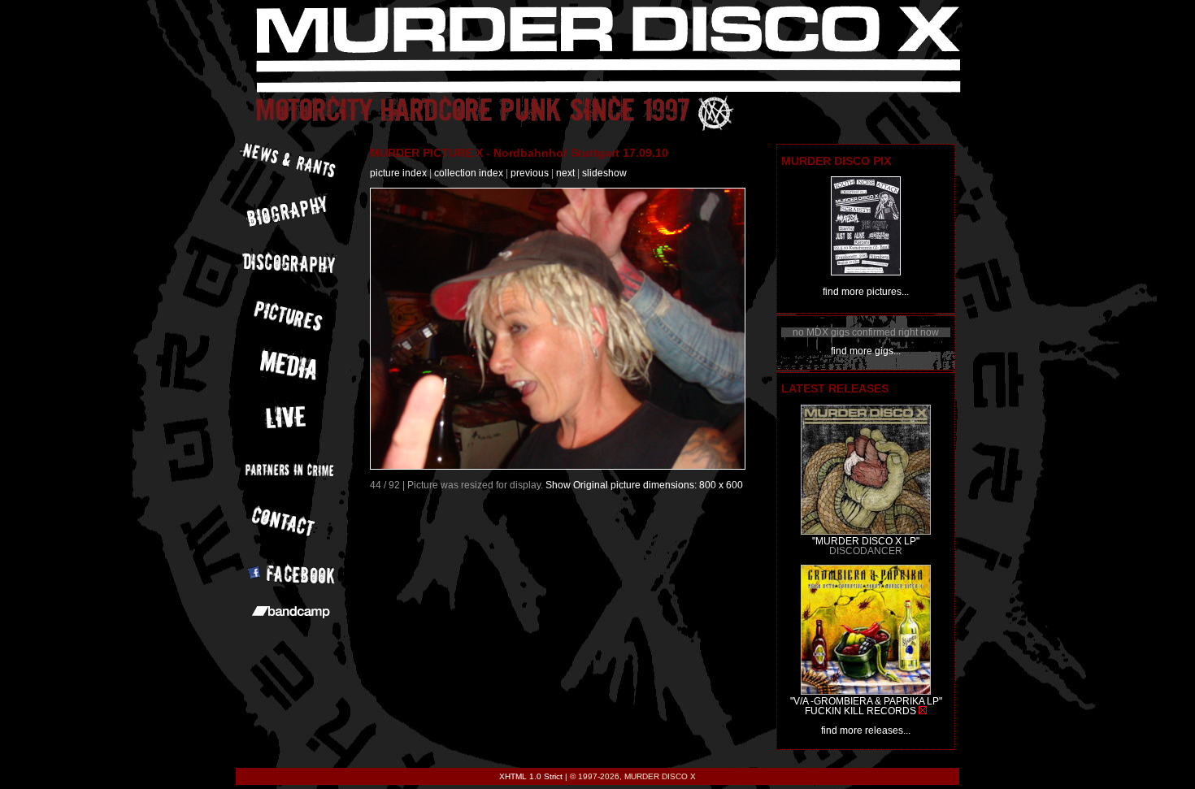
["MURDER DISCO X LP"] (866, 531)
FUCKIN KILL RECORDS (860, 711)
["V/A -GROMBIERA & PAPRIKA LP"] (866, 691)
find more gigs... (866, 351)
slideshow (604, 173)
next (565, 173)
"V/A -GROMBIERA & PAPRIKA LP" (866, 701)
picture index (398, 173)
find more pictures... (866, 292)
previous (530, 173)
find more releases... (865, 730)
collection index (468, 173)
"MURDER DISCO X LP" (865, 541)
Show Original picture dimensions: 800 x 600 (644, 485)
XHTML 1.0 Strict (531, 776)
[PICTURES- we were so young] (866, 272)
